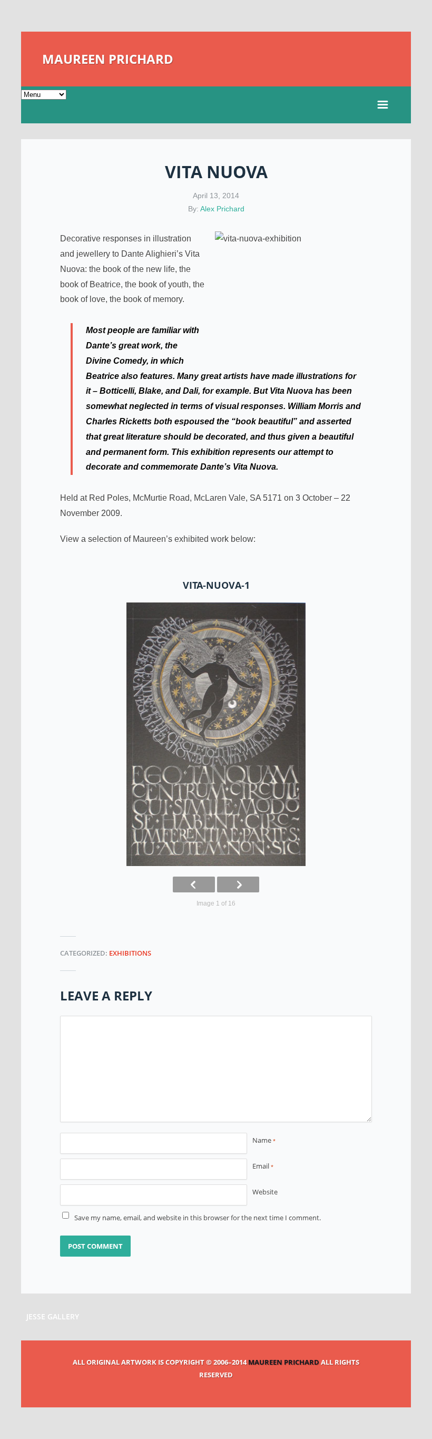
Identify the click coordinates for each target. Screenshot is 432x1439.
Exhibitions (130, 953)
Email (262, 1166)
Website (265, 1192)
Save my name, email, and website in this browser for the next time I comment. (197, 1217)
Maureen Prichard (107, 58)
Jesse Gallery (52, 1316)
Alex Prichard (222, 209)
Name (264, 1140)
